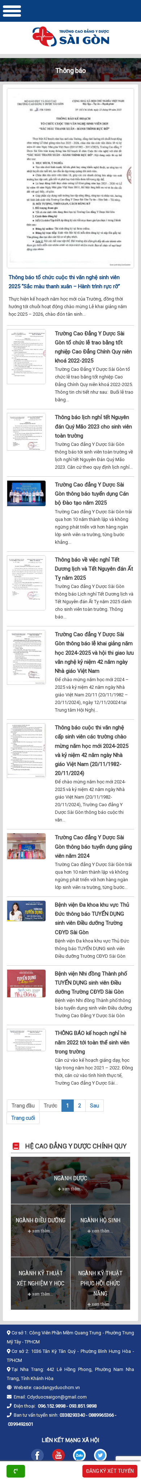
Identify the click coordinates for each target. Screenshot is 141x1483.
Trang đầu (23, 1106)
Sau (94, 1106)
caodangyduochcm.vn (56, 1387)
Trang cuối (23, 1118)
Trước (50, 1106)
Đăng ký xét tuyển (110, 1471)
